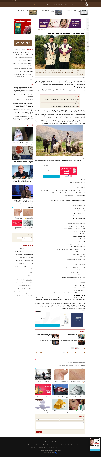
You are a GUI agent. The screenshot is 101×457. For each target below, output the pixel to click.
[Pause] (61, 325)
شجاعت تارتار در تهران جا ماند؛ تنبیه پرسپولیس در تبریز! (23, 110)
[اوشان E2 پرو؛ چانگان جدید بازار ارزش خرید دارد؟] (84, 12)
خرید (51, 176)
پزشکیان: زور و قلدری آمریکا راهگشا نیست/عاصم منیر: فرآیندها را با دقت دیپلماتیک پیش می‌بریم (23, 75)
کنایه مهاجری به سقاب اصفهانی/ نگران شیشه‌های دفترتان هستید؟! (23, 95)
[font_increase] (88, 34)
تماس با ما (64, 447)
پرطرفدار (23, 49)
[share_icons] (88, 28)
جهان (31, 4)
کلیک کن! (94, 449)
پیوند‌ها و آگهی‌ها (54, 447)
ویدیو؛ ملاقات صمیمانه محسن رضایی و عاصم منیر (25, 248)
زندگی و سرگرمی (48, 4)
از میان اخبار (82, 331)
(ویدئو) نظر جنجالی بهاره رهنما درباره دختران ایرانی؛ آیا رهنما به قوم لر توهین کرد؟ (64, 106)
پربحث (16, 49)
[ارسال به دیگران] (87, 25)
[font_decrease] (88, 38)
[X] (52, 441)
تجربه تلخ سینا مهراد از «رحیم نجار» (46, 340)
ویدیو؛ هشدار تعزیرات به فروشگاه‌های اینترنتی (23, 116)
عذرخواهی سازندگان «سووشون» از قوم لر (71, 103)
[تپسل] (43, 165)
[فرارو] (86, 4)
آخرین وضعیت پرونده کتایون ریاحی (71, 334)
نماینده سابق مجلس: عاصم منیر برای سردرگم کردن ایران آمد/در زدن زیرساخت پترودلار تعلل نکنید (23, 53)
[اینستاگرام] (48, 441)
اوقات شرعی (41, 447)
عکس (62, 4)
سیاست (75, 4)
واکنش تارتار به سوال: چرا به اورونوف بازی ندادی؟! (24, 260)
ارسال (39, 432)
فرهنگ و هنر (35, 4)
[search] (12, 4)
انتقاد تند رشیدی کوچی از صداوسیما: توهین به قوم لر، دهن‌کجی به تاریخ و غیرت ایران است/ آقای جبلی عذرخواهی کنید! (61, 100)
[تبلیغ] (60, 23)
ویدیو (59, 4)
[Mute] (63, 325)
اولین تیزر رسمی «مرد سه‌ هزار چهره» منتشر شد (69, 340)
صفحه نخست (80, 4)
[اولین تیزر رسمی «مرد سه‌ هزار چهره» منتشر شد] (81, 342)
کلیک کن (47, 325)
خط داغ (31, 84)
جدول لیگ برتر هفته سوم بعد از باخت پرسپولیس (25, 263)
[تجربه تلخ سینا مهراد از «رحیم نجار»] (55, 342)
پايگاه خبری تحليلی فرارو (48, 450)
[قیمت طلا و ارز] (88, 43)
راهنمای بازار (55, 4)
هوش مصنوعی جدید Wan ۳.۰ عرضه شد (26, 257)
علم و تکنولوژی (67, 4)
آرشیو (60, 447)
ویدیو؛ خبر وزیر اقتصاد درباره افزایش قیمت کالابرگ (22, 103)
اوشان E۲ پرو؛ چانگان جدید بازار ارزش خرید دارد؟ (72, 11)
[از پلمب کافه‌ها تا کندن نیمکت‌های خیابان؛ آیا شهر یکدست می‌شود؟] (22, 153)
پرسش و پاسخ (47, 447)
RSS (32, 447)
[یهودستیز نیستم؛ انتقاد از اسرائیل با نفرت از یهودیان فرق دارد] (55, 336)
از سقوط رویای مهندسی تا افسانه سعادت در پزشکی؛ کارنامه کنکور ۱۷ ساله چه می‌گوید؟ (23, 143)
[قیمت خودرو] (88, 47)
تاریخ (76, 348)
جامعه (40, 4)
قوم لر (73, 348)
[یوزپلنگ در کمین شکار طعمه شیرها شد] (33, 12)
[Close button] (99, 438)
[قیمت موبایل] (88, 50)
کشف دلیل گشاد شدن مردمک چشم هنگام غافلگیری (22, 68)
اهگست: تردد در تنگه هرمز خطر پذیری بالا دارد (23, 57)
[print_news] (88, 22)
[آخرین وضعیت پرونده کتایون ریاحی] (81, 336)
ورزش (72, 4)
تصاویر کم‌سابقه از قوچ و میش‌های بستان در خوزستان (47, 11)
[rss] (55, 441)
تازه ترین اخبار (30, 49)
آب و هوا (35, 447)
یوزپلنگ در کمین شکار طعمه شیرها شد (22, 10)
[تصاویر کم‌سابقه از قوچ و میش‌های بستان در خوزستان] (58, 12)
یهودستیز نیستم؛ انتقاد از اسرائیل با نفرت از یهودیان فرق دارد (44, 335)
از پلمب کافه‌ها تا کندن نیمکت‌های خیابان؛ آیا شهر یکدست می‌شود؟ (23, 162)
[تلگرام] (45, 441)
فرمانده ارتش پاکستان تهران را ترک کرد (24, 71)
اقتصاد (43, 4)
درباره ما (68, 447)
